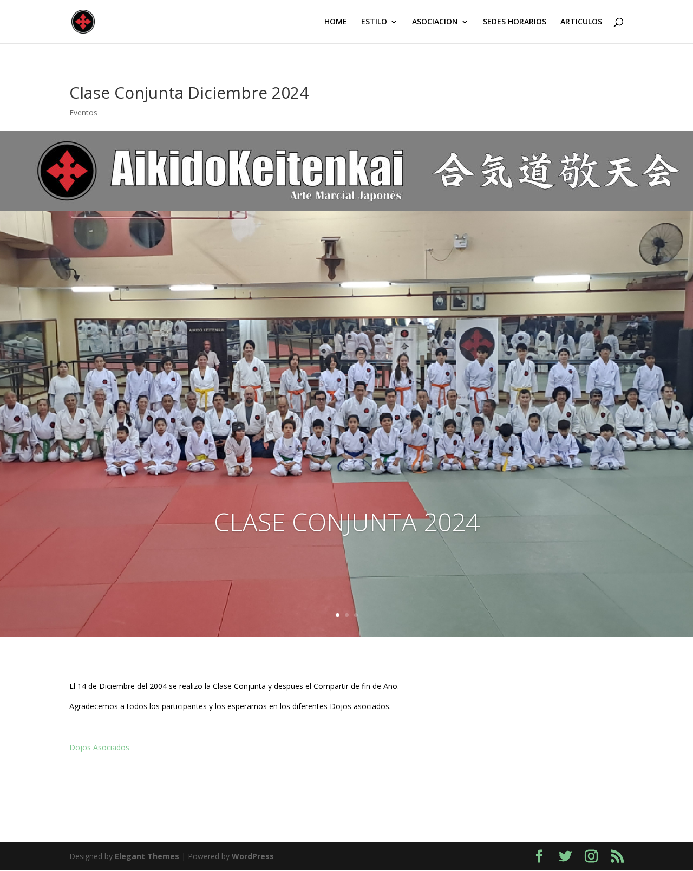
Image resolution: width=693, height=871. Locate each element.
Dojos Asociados (99, 747)
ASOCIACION (435, 22)
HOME (335, 22)
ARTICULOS (581, 22)
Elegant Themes (147, 856)
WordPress (253, 856)
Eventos (83, 112)
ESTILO (374, 22)
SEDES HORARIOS (514, 22)
